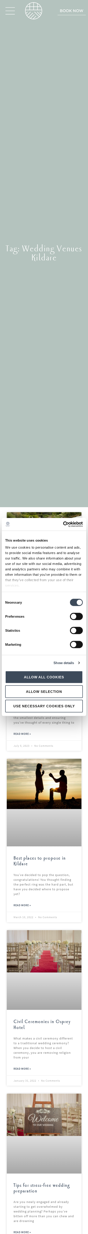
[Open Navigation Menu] (10, 11)
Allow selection (44, 691)
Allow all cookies (44, 677)
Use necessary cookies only (44, 706)
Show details (63, 663)
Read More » (22, 733)
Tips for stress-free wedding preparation (42, 1188)
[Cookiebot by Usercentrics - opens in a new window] (63, 524)
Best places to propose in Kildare (40, 861)
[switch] (76, 616)
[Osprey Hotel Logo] (33, 10)
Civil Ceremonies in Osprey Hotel (42, 1024)
